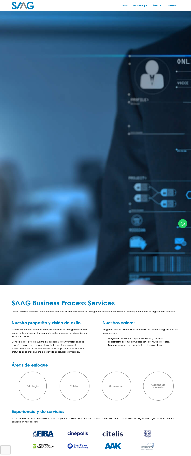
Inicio (125, 5)
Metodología (140, 5)
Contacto (172, 5)
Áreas (155, 5)
